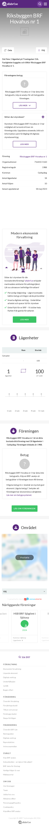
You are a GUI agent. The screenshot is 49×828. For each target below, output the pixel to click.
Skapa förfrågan (9, 718)
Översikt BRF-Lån (10, 729)
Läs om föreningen (24, 508)
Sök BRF (25, 657)
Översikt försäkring (11, 701)
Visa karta (24, 557)
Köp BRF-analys (9, 758)
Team (5, 790)
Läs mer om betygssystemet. (19, 495)
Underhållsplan (9, 681)
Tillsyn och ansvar (10, 710)
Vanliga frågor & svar (11, 770)
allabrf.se (29, 280)
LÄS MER (24, 144)
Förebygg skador (10, 714)
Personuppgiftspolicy (12, 803)
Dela (9, 50)
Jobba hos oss (9, 794)
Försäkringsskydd (10, 705)
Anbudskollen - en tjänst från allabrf (17, 762)
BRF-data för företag (11, 766)
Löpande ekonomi (10, 673)
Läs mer (23, 105)
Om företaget (9, 786)
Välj (5, 591)
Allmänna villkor (9, 798)
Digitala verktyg (9, 677)
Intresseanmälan (10, 746)
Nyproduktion (8, 742)
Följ (43, 50)
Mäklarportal (8, 774)
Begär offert (8, 690)
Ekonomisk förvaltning (12, 669)
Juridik (5, 686)
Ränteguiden (8, 734)
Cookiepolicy (8, 807)
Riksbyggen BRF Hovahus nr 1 (33, 156)
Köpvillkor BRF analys (11, 811)
